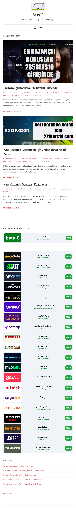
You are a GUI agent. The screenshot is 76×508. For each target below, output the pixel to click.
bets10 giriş (24, 95)
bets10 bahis (67, 159)
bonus (31, 95)
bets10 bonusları (66, 92)
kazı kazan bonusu (46, 161)
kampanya (27, 161)
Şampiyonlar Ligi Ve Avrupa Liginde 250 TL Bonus (22, 484)
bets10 (56, 92)
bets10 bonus (8, 161)
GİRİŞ (69, 238)
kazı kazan (38, 95)
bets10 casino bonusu (11, 95)
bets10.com (7, 494)
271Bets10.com (50, 159)
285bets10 (50, 92)
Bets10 (38, 14)
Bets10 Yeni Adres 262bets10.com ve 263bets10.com (23, 479)
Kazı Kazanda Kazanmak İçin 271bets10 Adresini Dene (23, 471)
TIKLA (68, 256)
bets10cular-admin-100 (32, 92)
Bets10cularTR (26, 189)
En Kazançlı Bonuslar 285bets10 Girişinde (30, 88)
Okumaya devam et (11, 111)
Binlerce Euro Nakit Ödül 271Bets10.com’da (19, 475)
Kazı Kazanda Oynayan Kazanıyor (25, 184)
